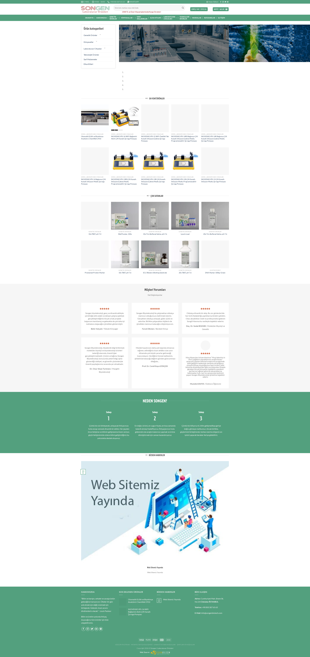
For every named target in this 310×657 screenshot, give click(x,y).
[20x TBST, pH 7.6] (185, 254)
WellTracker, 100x (125, 234)
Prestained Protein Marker (95, 273)
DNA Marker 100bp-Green (215, 273)
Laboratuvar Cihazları (169, 18)
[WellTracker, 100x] (125, 216)
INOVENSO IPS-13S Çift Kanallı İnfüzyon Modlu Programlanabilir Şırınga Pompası (183, 181)
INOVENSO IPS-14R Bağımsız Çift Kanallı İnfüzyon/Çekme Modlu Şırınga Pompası (214, 138)
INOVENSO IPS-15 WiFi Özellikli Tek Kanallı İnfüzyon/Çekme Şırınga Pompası (155, 138)
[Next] (128, 64)
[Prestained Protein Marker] (95, 254)
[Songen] (95, 9)
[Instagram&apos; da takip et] (223, 2)
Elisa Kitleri (155, 18)
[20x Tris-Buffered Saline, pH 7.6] (215, 216)
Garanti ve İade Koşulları (165, 644)
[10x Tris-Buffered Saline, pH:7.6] (155, 216)
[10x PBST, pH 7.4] (95, 216)
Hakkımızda (101, 18)
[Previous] (121, 64)
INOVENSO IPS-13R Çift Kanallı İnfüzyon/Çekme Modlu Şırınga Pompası (153, 181)
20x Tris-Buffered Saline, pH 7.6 (215, 234)
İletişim (221, 18)
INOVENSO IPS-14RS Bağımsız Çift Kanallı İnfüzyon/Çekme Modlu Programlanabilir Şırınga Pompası (184, 138)
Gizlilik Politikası (122, 644)
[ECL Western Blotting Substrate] (155, 254)
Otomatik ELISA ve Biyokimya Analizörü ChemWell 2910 (92, 137)
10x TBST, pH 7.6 (125, 273)
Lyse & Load (185, 234)
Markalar (196, 18)
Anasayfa (89, 18)
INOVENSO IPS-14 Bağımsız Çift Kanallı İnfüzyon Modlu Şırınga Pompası (93, 181)
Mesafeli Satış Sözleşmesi (141, 644)
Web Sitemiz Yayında (155, 567)
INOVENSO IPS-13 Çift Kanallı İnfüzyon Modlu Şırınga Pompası (213, 180)
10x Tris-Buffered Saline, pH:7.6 (155, 234)
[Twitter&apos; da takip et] (225, 2)
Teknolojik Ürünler (185, 18)
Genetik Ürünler (113, 18)
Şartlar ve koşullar (186, 644)
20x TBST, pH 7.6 (185, 273)
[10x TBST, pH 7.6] (125, 254)
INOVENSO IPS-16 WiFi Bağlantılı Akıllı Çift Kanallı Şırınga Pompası (124, 137)
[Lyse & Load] (185, 216)
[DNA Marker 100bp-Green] (215, 254)
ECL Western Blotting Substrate (155, 273)
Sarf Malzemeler (142, 18)
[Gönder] (183, 8)
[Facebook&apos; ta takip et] (220, 2)
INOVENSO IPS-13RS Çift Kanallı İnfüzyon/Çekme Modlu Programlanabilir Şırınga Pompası (124, 181)
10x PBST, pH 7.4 (95, 234)
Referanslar (209, 18)
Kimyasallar (126, 18)
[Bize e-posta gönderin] (227, 2)
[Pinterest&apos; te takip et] (101, 629)
